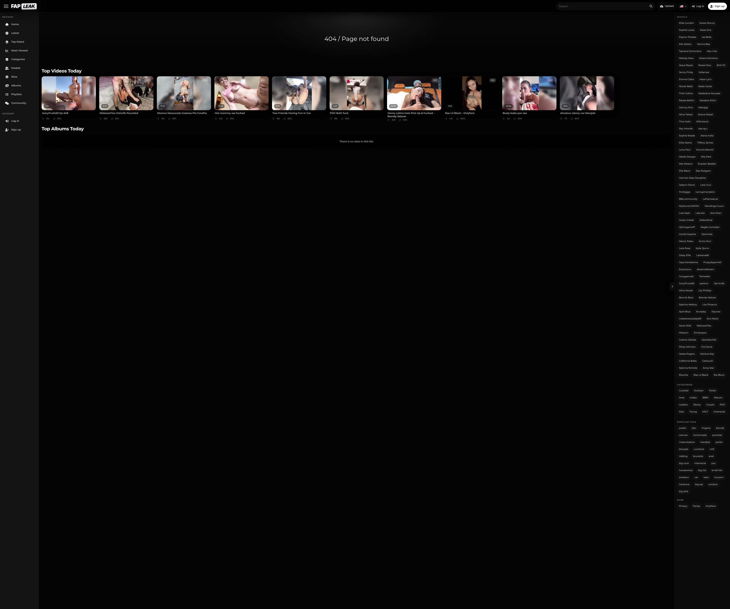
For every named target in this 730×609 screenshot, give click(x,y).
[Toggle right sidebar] (672, 286)
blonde (720, 428)
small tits (717, 470)
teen (706, 477)
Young (693, 411)
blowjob (683, 449)
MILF (705, 411)
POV (722, 404)
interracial (700, 463)
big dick (683, 491)
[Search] (651, 6)
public (682, 428)
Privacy (683, 506)
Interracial (719, 411)
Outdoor (699, 390)
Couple (710, 404)
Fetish (712, 390)
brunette (698, 456)
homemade (700, 435)
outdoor (713, 484)
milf (712, 449)
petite (719, 442)
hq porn (719, 477)
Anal (681, 397)
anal (711, 456)
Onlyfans (711, 506)
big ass (699, 484)
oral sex (683, 435)
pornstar (717, 435)
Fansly (696, 506)
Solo (681, 411)
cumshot (699, 449)
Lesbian (683, 404)
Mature (718, 397)
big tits (702, 470)
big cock (684, 463)
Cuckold (683, 390)
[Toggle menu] (6, 6)
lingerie (706, 428)
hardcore (684, 484)
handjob (705, 442)
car (696, 477)
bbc (694, 428)
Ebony (697, 404)
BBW (706, 397)
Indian (693, 397)
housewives (686, 470)
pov (713, 463)
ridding (683, 456)
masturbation (687, 442)
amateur (684, 477)
